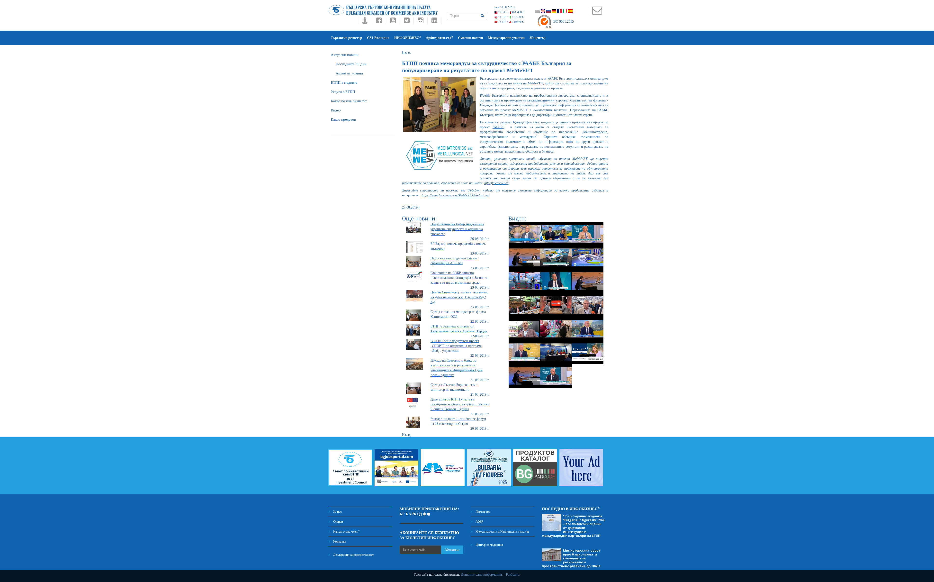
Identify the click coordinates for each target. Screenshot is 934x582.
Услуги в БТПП (343, 92)
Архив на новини (349, 73)
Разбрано (512, 574)
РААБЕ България (560, 78)
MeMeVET (535, 83)
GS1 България (378, 38)
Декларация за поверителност (353, 554)
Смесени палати (470, 38)
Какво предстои (343, 119)
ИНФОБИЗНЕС (407, 38)
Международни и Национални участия (502, 531)
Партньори (483, 511)
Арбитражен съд (439, 38)
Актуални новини (345, 55)
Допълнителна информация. (482, 574)
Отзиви (337, 521)
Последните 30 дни (351, 64)
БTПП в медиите (344, 82)
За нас (337, 511)
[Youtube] (393, 22)
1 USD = (510, 12)
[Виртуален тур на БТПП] (365, 22)
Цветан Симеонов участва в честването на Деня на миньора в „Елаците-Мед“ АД (459, 297)
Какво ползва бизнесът (349, 101)
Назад (406, 52)
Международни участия (506, 38)
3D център (538, 38)
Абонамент (452, 549)
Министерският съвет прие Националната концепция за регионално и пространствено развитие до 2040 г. (571, 558)
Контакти (339, 541)
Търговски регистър (346, 38)
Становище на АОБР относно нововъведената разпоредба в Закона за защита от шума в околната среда (459, 277)
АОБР (479, 521)
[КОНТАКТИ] (597, 13)
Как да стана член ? (346, 531)
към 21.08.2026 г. (505, 7)
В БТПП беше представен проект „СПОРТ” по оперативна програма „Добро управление (456, 346)
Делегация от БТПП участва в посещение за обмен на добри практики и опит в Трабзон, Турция (460, 404)
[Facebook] (379, 22)
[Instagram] (420, 22)
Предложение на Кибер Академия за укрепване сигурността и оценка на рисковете (457, 229)
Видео (336, 110)
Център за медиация (489, 544)
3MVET (498, 127)
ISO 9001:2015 (563, 21)
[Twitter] (406, 22)
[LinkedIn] (434, 22)
